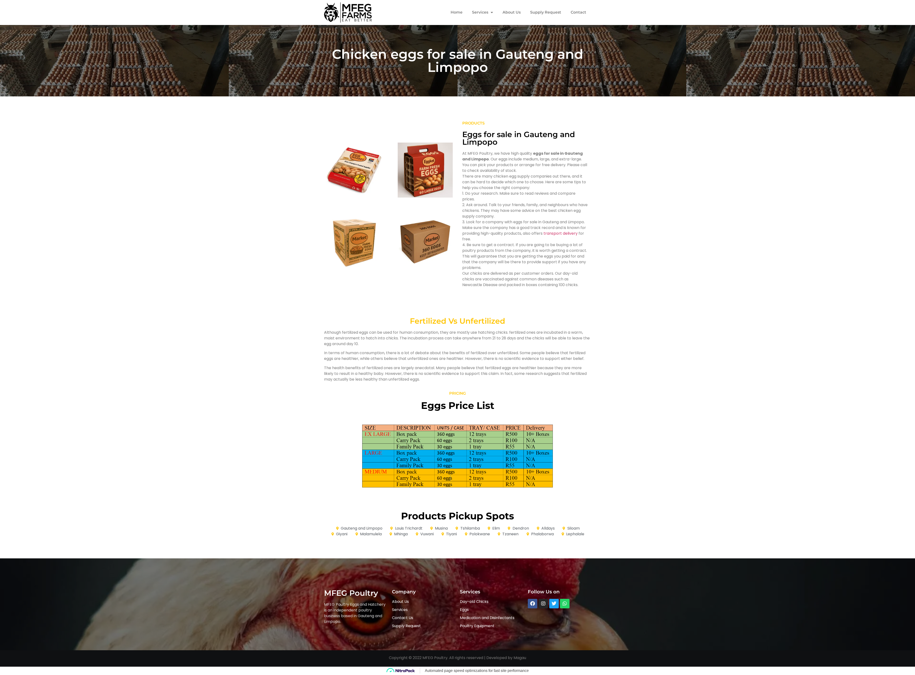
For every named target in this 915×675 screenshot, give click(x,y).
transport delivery (561, 233)
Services (480, 12)
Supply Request (545, 12)
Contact (578, 12)
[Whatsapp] (564, 603)
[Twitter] (554, 603)
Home (457, 12)
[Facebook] (532, 603)
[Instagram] (543, 603)
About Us (512, 12)
